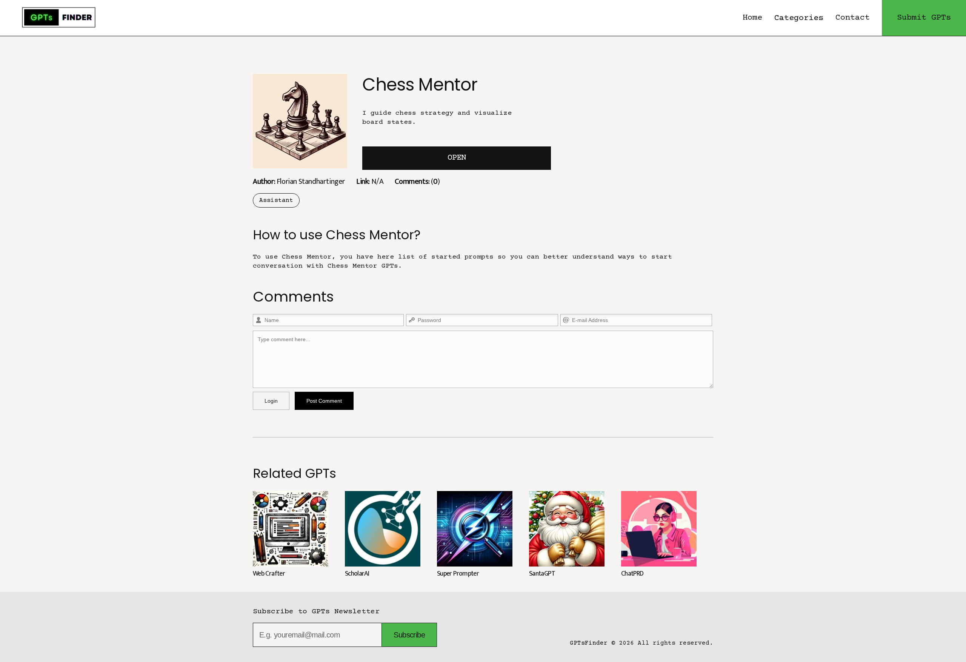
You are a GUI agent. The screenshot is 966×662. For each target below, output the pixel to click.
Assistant (276, 200)
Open (457, 158)
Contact (852, 18)
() (417, 181)
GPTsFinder (589, 643)
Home (752, 18)
